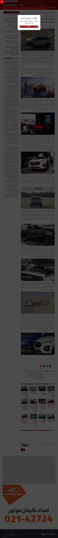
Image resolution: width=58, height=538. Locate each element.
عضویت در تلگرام (24, 26)
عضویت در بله (33, 26)
